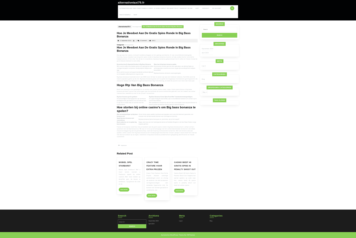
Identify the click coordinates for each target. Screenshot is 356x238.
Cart (197, 8)
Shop (135, 14)
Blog (203, 79)
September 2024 (207, 48)
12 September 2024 (125, 40)
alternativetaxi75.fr (131, 2)
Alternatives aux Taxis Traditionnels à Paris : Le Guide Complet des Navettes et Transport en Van (156, 8)
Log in (204, 66)
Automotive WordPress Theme (172, 235)
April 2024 (205, 53)
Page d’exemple (125, 14)
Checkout (205, 8)
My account (216, 8)
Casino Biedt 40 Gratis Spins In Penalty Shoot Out (185, 165)
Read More (124, 190)
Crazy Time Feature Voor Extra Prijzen (154, 165)
